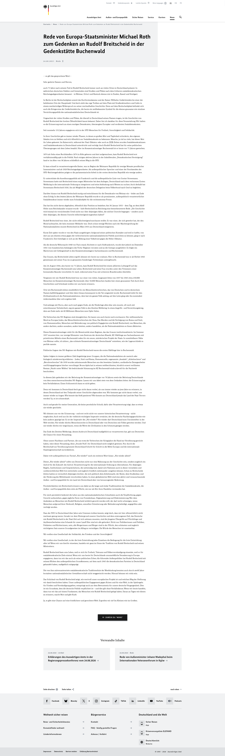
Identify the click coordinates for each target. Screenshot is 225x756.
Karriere (162, 17)
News (172, 18)
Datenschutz (58, 751)
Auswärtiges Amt (94, 17)
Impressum (47, 751)
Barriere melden (71, 751)
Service (151, 17)
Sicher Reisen (137, 17)
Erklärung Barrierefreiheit (89, 751)
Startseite (46, 24)
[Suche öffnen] (180, 17)
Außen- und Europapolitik (117, 17)
